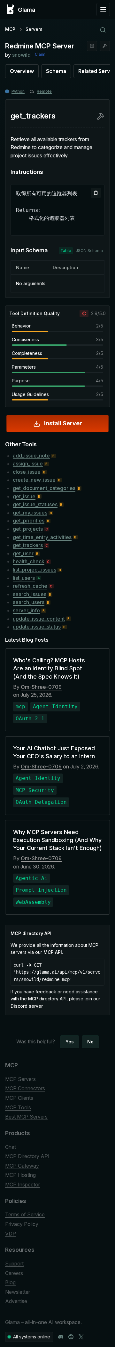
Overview (22, 71)
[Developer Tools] (105, 46)
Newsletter (17, 1292)
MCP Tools (18, 1107)
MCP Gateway (22, 1166)
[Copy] (96, 193)
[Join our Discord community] (60, 1336)
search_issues (29, 594)
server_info (26, 610)
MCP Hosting (20, 1175)
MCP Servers (20, 1079)
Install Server (63, 423)
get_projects (28, 529)
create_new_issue (34, 480)
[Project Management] (92, 46)
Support (14, 1263)
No (90, 1041)
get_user (23, 553)
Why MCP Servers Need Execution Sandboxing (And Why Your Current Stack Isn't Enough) (57, 840)
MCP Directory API (27, 1156)
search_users (28, 602)
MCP (10, 29)
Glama (12, 1322)
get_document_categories (44, 488)
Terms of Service (25, 1214)
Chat (10, 1147)
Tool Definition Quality (34, 313)
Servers (34, 29)
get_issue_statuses (35, 504)
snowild (21, 55)
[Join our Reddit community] (70, 1336)
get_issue (24, 496)
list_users (24, 578)
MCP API (52, 952)
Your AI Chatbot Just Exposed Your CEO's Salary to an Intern (54, 752)
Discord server (27, 1006)
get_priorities (28, 520)
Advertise (16, 1301)
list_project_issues (34, 569)
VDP (10, 1233)
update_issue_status (37, 626)
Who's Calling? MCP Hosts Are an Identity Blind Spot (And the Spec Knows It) (49, 668)
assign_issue (28, 463)
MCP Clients (19, 1098)
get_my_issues (30, 512)
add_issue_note (31, 455)
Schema (56, 71)
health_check (28, 561)
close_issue (27, 472)
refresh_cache (30, 586)
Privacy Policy (21, 1224)
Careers (14, 1273)
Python (18, 91)
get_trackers (28, 545)
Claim (40, 54)
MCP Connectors (25, 1088)
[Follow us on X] (81, 1336)
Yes (69, 1041)
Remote (44, 91)
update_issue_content (39, 619)
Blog (10, 1282)
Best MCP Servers (26, 1116)
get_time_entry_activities (42, 537)
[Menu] (103, 9)
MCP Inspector (22, 1184)
